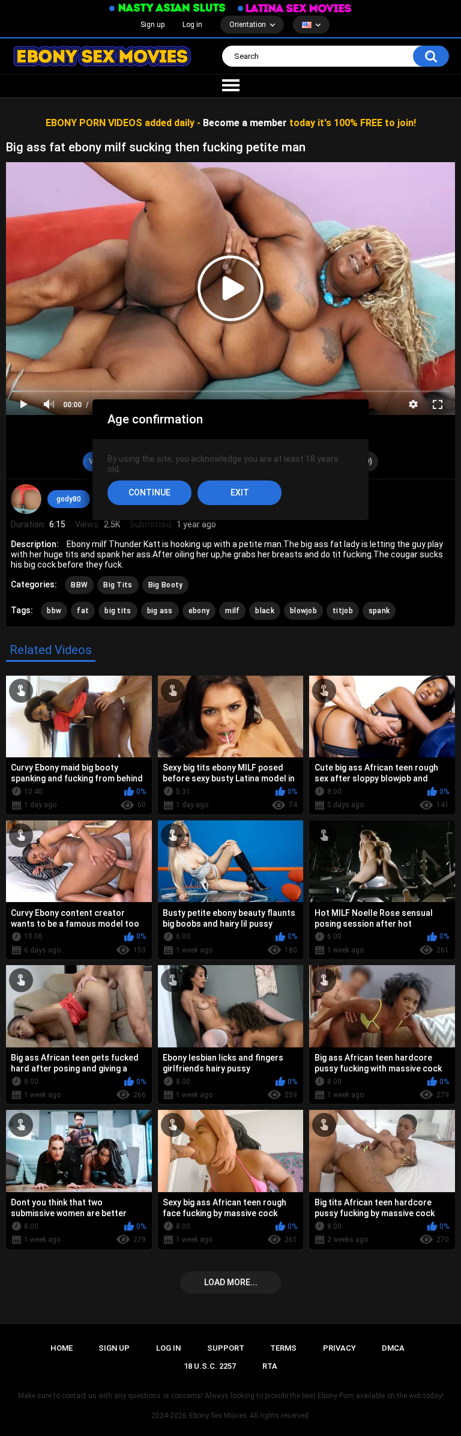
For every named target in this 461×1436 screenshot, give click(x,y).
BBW (79, 585)
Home (61, 1348)
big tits (117, 611)
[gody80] (26, 499)
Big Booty (165, 585)
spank (379, 611)
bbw (54, 611)
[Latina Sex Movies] (295, 8)
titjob (343, 611)
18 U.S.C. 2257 (210, 1366)
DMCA (393, 1348)
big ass (160, 611)
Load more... (231, 1282)
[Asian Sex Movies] (167, 8)
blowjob (303, 611)
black (264, 611)
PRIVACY (339, 1348)
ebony (199, 611)
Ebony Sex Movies (218, 1415)
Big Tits (117, 585)
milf (232, 611)
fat (83, 611)
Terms (283, 1348)
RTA (269, 1366)
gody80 (68, 499)
